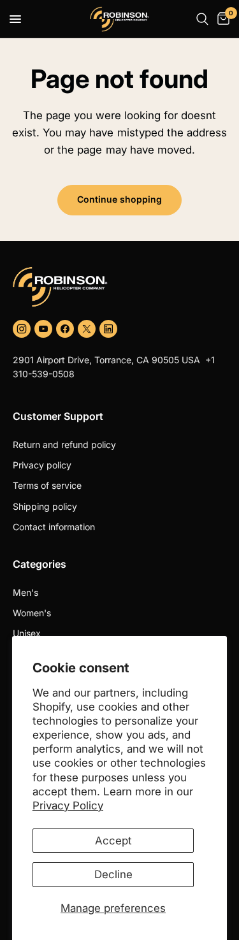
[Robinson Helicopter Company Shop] (119, 286)
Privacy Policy (68, 805)
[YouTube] (43, 329)
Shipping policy (45, 506)
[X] (87, 329)
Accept (113, 840)
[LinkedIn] (108, 329)
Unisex (27, 633)
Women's (32, 612)
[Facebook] (65, 329)
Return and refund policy (64, 444)
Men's (25, 592)
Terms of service (47, 485)
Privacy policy (42, 464)
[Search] (202, 19)
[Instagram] (22, 329)
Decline (113, 874)
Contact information (54, 526)
